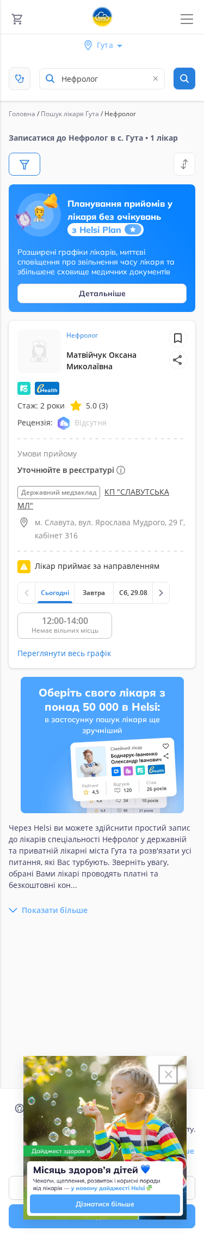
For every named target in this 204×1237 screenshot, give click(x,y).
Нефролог (82, 335)
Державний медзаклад (58, 492)
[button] (178, 360)
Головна (22, 113)
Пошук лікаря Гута (70, 113)
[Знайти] (184, 78)
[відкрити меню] (187, 19)
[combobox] (102, 78)
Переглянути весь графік (64, 653)
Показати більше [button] (55, 910)
